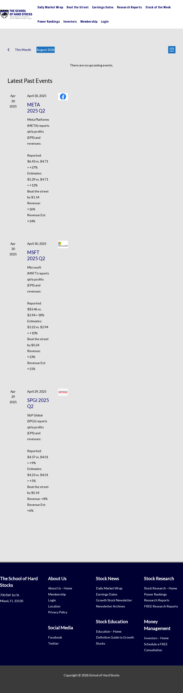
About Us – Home (60, 588)
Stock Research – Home (160, 588)
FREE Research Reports (161, 606)
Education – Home (109, 631)
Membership (88, 21)
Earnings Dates (102, 7)
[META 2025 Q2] (63, 96)
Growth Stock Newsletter (114, 600)
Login (105, 21)
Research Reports (129, 7)
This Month (23, 50)
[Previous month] (8, 49)
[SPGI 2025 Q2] (63, 392)
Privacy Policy (57, 612)
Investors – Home (156, 638)
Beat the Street (78, 7)
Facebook (55, 637)
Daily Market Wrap (50, 7)
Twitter (53, 643)
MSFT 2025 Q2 (36, 255)
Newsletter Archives (110, 606)
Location (54, 606)
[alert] (91, 65)
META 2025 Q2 (36, 108)
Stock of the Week (158, 7)
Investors (70, 21)
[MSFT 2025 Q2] (63, 244)
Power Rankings (49, 21)
